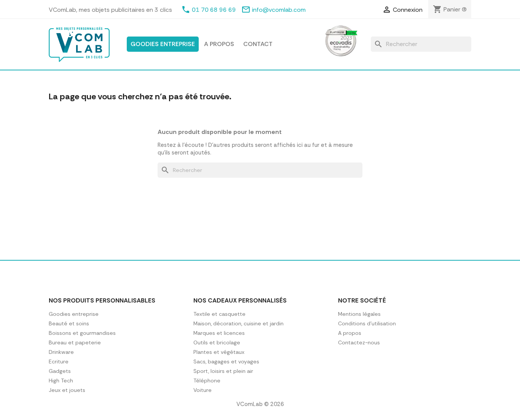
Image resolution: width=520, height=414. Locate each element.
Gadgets (60, 371)
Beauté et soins (69, 323)
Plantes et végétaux (218, 352)
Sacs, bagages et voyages (226, 361)
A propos (219, 44)
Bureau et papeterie (75, 342)
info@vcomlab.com (279, 10)
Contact (258, 44)
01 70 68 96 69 (214, 10)
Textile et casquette (219, 313)
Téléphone (206, 380)
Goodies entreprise (163, 44)
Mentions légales (359, 313)
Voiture (202, 390)
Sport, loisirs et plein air (223, 371)
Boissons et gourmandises (82, 333)
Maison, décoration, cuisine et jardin (238, 323)
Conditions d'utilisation (367, 323)
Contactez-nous (359, 342)
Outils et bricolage (216, 342)
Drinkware (61, 352)
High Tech (61, 380)
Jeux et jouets (67, 390)
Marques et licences (219, 333)
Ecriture (59, 361)
